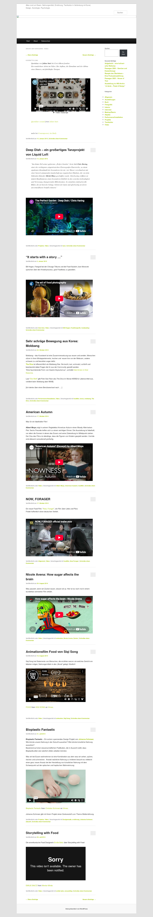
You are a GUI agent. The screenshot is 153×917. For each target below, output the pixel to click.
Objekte (107, 115)
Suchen (107, 48)
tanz (64, 246)
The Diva (29, 364)
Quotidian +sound (38, 121)
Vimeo (50, 707)
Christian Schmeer (52, 808)
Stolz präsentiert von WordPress (77, 909)
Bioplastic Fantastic (40, 729)
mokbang (88, 399)
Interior (107, 107)
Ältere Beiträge (32, 55)
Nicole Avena (68, 638)
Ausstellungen (110, 99)
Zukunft (28, 822)
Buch (107, 102)
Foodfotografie (76, 328)
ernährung (75, 819)
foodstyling (85, 328)
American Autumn (39, 412)
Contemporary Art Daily (47, 133)
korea (82, 399)
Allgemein (41, 561)
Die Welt (33, 378)
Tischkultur (109, 122)
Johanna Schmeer (86, 819)
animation (59, 638)
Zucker (75, 638)
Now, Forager (48, 508)
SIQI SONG (40, 707)
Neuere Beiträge (89, 55)
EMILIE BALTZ (31, 885)
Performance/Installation (46, 399)
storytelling (68, 891)
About (36, 41)
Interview (41, 328)
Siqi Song (67, 718)
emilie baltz (60, 891)
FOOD (28, 707)
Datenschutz (45, 41)
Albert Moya (60, 486)
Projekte (41, 246)
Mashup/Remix (110, 112)
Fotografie (108, 104)
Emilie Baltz (58, 842)
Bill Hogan (66, 328)
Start (28, 41)
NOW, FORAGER (38, 499)
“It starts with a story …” (44, 257)
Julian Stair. (53, 121)
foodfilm (76, 399)
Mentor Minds (47, 885)
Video (47, 246)
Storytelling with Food (42, 833)
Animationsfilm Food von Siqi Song (52, 651)
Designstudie (67, 819)
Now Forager (74, 561)
